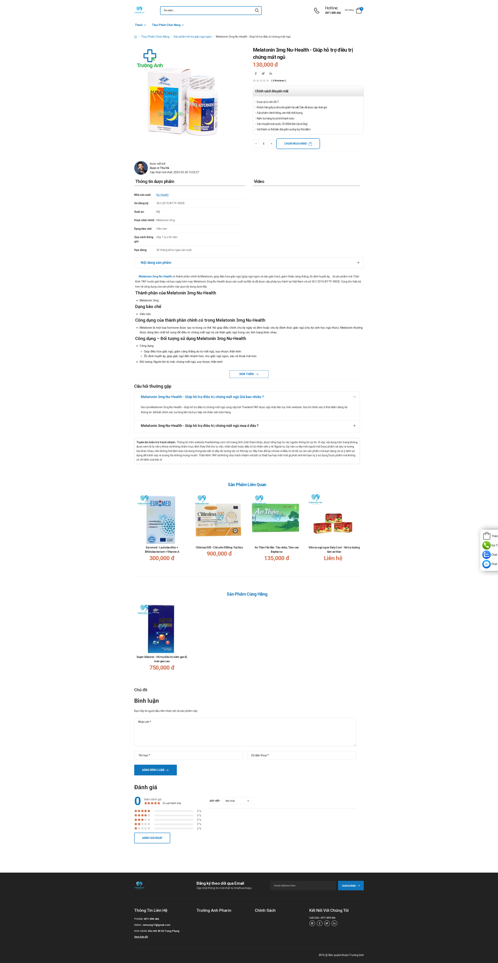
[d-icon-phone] (318, 11)
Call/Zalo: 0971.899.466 (322, 917)
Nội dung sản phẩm (156, 262)
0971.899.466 (333, 12)
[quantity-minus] (256, 143)
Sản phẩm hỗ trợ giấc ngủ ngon (193, 36)
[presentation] (357, 530)
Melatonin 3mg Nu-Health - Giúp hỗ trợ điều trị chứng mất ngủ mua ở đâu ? (200, 426)
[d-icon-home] (135, 36)
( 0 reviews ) (278, 80)
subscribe (349, 885)
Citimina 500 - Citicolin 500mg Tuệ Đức (219, 547)
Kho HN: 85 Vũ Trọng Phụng (163, 930)
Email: (138, 924)
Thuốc (139, 24)
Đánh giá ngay (152, 837)
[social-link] (312, 923)
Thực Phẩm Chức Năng (166, 24)
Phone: (138, 918)
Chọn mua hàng (295, 143)
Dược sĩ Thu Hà (159, 167)
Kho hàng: (140, 930)
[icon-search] (257, 10)
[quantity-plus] (271, 143)
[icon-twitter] (263, 74)
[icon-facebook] (256, 74)
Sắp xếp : (215, 800)
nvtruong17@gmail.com (156, 924)
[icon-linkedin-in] (271, 74)
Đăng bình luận (153, 769)
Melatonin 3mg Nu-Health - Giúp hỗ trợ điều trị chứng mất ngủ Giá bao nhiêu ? (202, 397)
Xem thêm (246, 374)
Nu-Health (162, 194)
